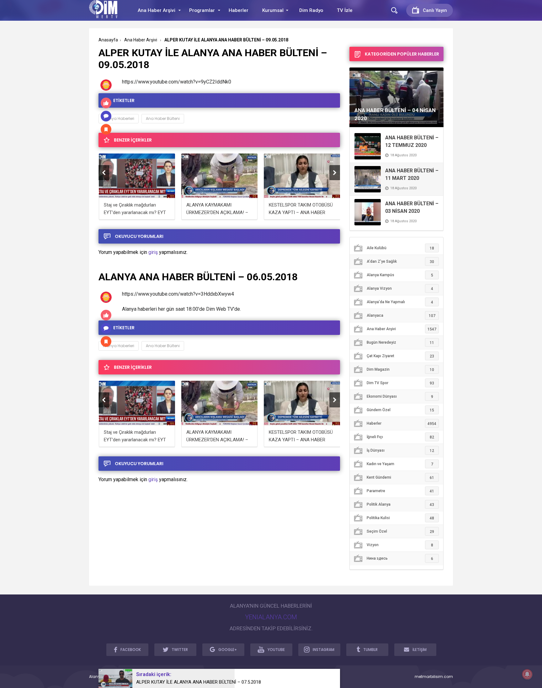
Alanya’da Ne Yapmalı (400, 302)
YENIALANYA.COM (271, 617)
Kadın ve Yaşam (400, 464)
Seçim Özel (400, 531)
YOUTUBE (276, 649)
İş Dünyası (400, 450)
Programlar (202, 10)
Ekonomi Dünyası (400, 396)
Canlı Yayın (435, 10)
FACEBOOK (130, 649)
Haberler (238, 10)
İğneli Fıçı (400, 437)
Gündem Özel (400, 410)
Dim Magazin (400, 369)
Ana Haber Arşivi (156, 10)
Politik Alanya (400, 504)
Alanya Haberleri (118, 118)
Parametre (400, 491)
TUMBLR (370, 649)
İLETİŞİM (419, 649)
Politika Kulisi (400, 518)
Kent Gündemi (400, 477)
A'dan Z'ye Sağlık (400, 261)
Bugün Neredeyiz (400, 342)
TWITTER (180, 649)
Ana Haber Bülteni (163, 118)
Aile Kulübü (400, 248)
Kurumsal (273, 10)
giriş (153, 252)
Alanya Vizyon (400, 288)
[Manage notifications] (527, 674)
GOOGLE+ (227, 649)
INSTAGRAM (323, 649)
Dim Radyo (311, 10)
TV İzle (345, 10)
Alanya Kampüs (400, 275)
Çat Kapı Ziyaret (400, 356)
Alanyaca (401, 315)
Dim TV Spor (400, 383)
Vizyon (400, 545)
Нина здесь (400, 558)
